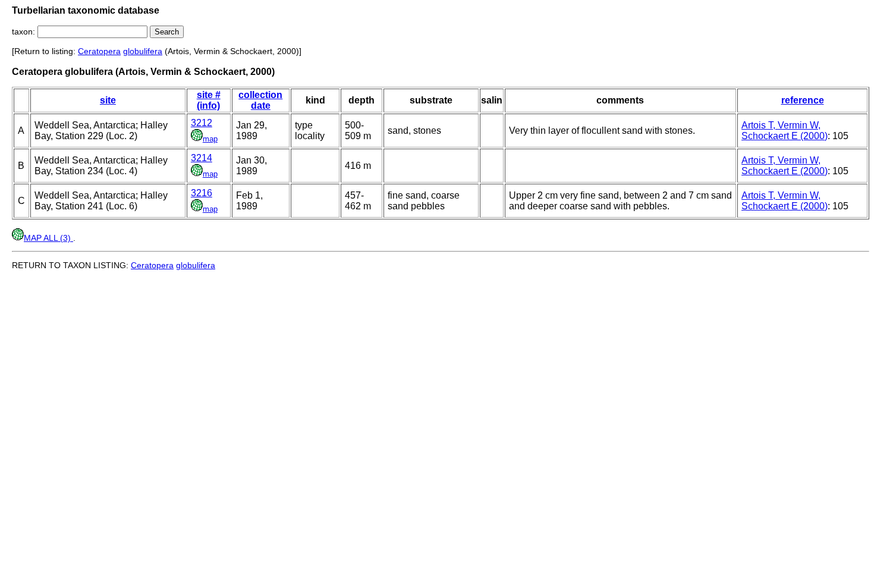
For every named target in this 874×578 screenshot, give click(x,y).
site (108, 100)
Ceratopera (99, 51)
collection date (260, 100)
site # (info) (209, 100)
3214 (201, 158)
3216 (201, 193)
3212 (201, 123)
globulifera (142, 51)
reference (802, 100)
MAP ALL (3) (48, 238)
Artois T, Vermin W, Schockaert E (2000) (784, 130)
